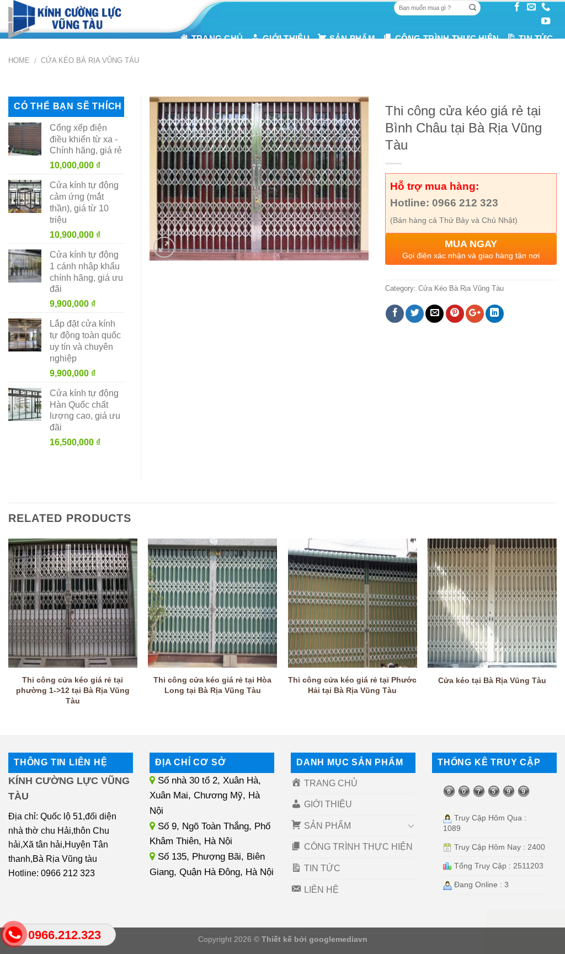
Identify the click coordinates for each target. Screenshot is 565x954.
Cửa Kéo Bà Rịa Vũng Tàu (90, 60)
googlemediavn (338, 939)
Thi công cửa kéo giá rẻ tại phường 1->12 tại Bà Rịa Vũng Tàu (73, 690)
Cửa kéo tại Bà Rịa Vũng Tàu (492, 680)
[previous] (9, 633)
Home (19, 60)
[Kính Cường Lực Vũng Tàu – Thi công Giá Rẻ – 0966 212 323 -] (70, 19)
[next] (556, 633)
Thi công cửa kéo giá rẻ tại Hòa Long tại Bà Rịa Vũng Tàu (212, 685)
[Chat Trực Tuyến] (525, 932)
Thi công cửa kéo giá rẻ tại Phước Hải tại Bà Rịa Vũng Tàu (352, 685)
